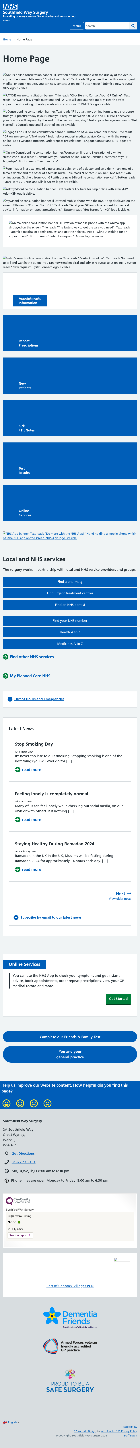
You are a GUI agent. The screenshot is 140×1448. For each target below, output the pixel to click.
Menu (77, 26)
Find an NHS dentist (70, 605)
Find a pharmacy (70, 582)
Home (7, 39)
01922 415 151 (24, 1162)
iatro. (104, 1431)
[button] (70, 699)
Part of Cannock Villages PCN (70, 1286)
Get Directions (23, 1153)
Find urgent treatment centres (70, 593)
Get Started (118, 999)
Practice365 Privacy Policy (122, 1431)
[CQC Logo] (18, 1204)
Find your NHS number (70, 621)
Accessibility (130, 1426)
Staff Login (130, 1435)
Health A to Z (70, 632)
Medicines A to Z (70, 644)
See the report (18, 1235)
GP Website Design (85, 1431)
